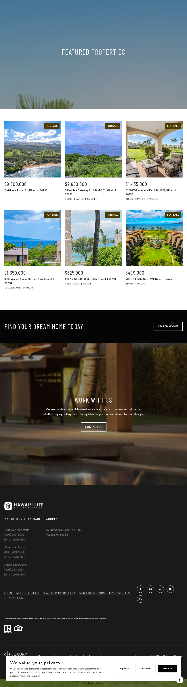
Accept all (167, 668)
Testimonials (119, 593)
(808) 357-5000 (14, 534)
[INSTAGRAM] (150, 589)
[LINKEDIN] (160, 589)
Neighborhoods (92, 593)
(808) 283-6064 (14, 552)
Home (8, 593)
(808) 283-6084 (14, 569)
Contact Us (13, 597)
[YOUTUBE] (170, 589)
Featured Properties (59, 593)
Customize (145, 668)
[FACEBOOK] (140, 589)
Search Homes (168, 326)
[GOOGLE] (140, 599)
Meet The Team (27, 593)
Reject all (124, 668)
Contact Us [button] (93, 426)
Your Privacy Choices (93, 683)
